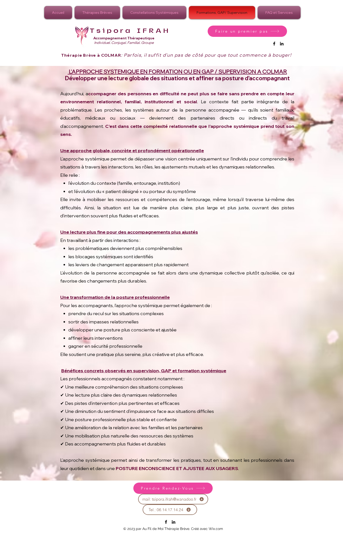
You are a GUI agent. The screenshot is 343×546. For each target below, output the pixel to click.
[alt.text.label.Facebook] (274, 43)
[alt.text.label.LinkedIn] (281, 43)
